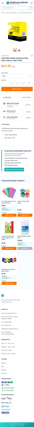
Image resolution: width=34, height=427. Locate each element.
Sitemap (3, 370)
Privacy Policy (13, 425)
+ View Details (10, 106)
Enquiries (4, 373)
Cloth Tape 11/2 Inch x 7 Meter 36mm (8, 270)
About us (3, 363)
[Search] (31, 8)
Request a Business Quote (14, 169)
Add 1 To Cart (17, 89)
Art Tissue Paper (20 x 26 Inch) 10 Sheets (9, 202)
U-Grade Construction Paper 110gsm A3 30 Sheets (8, 237)
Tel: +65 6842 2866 (6, 322)
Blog (2, 366)
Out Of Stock (25, 248)
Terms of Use (21, 425)
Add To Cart (9, 215)
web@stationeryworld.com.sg (9, 329)
